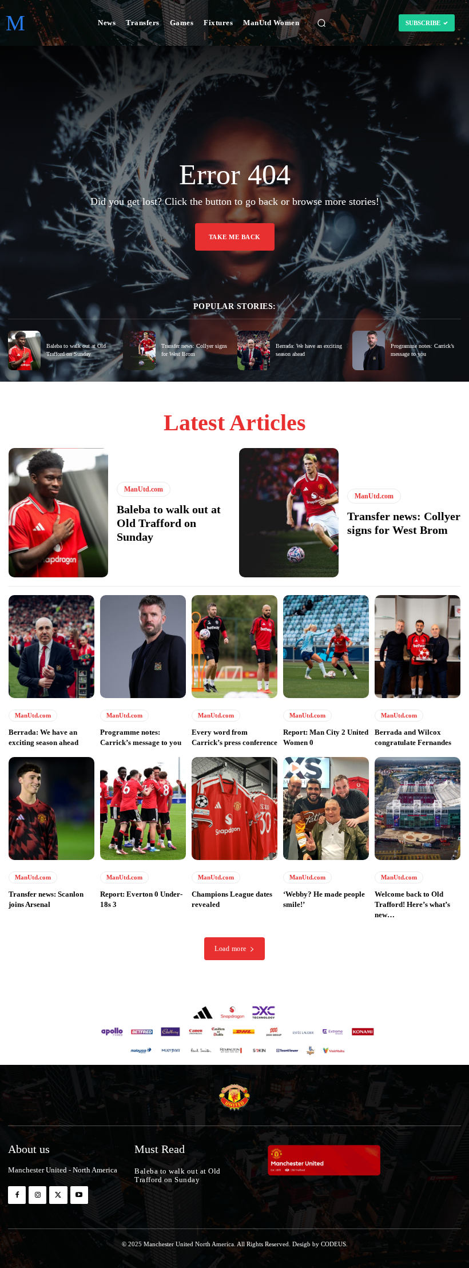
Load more (230, 949)
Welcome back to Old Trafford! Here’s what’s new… (412, 904)
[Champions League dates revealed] (234, 808)
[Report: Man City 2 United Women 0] (326, 646)
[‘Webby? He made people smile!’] (326, 808)
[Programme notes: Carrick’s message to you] (368, 350)
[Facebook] (17, 1195)
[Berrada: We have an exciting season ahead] (253, 350)
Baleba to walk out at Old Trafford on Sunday (169, 523)
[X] (58, 1195)
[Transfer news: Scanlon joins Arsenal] (51, 808)
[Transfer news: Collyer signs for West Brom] (139, 350)
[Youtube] (79, 1195)
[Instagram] (37, 1195)
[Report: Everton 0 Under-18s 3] (143, 808)
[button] (321, 22)
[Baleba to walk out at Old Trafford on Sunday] (24, 350)
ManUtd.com (143, 489)
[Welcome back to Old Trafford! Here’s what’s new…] (417, 808)
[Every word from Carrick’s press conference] (234, 646)
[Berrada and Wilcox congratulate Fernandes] (417, 646)
